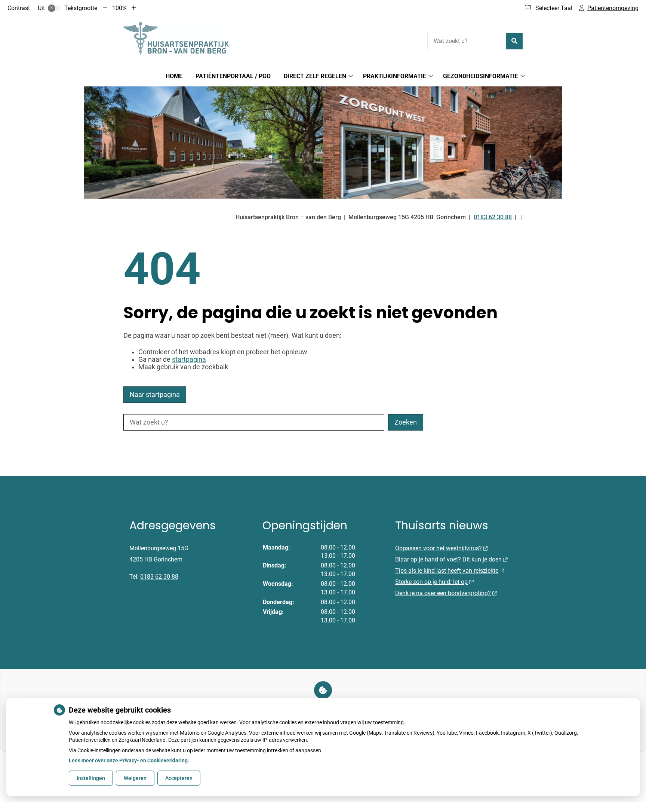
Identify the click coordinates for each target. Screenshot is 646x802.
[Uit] (54, 8)
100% (119, 8)
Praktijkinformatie (394, 76)
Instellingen (91, 778)
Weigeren (135, 778)
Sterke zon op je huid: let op (431, 581)
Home (174, 76)
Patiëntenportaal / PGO (233, 76)
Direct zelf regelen (315, 76)
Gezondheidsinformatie (480, 76)
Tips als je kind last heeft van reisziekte (446, 570)
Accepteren (179, 778)
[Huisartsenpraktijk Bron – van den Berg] (179, 40)
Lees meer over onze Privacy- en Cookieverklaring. (129, 760)
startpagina (189, 359)
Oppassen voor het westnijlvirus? (438, 548)
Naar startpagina (155, 394)
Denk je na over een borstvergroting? (443, 593)
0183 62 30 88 (159, 576)
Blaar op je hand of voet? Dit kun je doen (448, 559)
